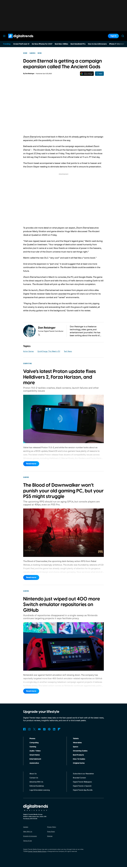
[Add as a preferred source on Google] (87, 73)
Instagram (29, 729)
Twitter (34, 729)
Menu (4, 36)
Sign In (113, 36)
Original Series (79, 763)
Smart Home (35, 755)
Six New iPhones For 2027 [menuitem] (42, 44)
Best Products (78, 755)
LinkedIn (54, 729)
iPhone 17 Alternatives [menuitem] (118, 44)
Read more (31, 463)
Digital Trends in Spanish (82, 786)
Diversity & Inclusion (30, 836)
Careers (25, 827)
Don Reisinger (29, 74)
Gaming (33, 747)
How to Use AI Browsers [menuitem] (97, 44)
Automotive (34, 763)
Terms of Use (27, 841)
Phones (32, 738)
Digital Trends (16, 39)
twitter (39, 335)
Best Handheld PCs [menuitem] (78, 44)
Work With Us (27, 831)
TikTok (44, 729)
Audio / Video (35, 751)
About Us (33, 773)
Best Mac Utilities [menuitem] (61, 44)
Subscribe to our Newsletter (83, 773)
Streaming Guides (80, 751)
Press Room (51, 831)
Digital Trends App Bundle (82, 790)
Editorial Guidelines (37, 786)
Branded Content (79, 778)
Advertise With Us (36, 782)
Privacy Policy (51, 827)
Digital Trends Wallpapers (82, 782)
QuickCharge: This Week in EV (48, 351)
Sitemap (49, 836)
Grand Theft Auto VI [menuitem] (21, 44)
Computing (34, 742)
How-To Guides (79, 759)
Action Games (28, 351)
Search (123, 36)
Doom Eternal (29, 136)
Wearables (77, 742)
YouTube (39, 729)
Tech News (68, 351)
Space (75, 747)
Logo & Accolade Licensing (40, 790)
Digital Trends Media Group (37, 851)
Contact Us (34, 778)
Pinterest (49, 729)
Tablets (76, 738)
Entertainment (35, 759)
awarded (62, 293)
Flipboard (59, 729)
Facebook (24, 729)
